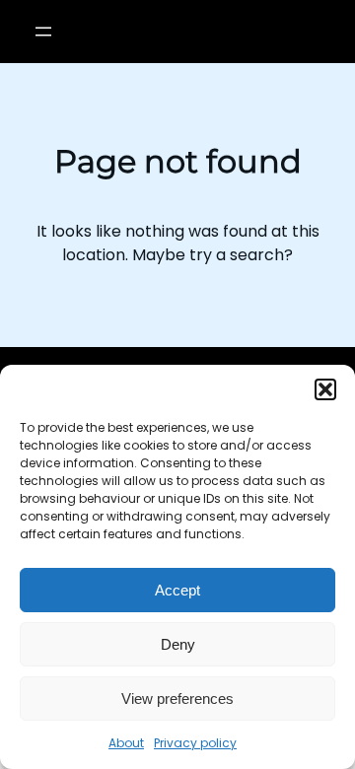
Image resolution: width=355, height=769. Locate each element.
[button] (325, 389)
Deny (178, 644)
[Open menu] (43, 31)
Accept (177, 590)
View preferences (177, 698)
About (126, 742)
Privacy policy (195, 742)
